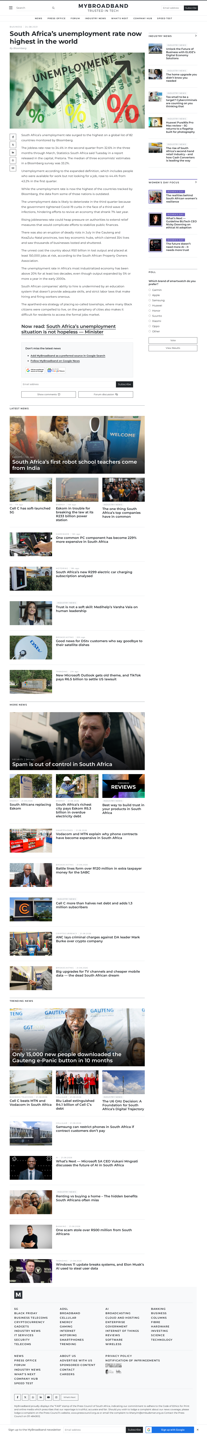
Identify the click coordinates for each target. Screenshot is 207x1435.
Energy (60, 505)
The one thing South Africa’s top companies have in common (121, 513)
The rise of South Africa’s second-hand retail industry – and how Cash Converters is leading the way (180, 154)
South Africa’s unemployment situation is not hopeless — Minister (68, 329)
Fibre (155, 1322)
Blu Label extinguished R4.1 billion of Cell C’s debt (75, 1104)
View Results (173, 348)
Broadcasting (65, 637)
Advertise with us (76, 1360)
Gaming (66, 1326)
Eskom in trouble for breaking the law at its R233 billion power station (74, 514)
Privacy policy (118, 1356)
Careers (67, 1374)
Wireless (113, 1344)
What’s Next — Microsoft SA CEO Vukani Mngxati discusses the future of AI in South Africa (97, 1163)
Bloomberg (20, 48)
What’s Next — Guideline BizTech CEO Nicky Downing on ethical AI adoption (181, 223)
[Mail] (13, 168)
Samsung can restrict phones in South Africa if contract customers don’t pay (95, 1129)
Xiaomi (156, 321)
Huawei (157, 305)
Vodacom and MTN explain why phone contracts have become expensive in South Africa (96, 836)
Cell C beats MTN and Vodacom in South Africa (31, 1103)
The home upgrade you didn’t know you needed (181, 77)
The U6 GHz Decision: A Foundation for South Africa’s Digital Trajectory (123, 1105)
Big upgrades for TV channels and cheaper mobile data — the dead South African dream (98, 973)
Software (114, 1339)
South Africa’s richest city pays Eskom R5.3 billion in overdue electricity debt (73, 810)
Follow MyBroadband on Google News (55, 360)
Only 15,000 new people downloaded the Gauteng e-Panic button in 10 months (66, 1057)
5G (11, 505)
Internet (68, 1330)
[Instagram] (56, 1397)
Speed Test (164, 18)
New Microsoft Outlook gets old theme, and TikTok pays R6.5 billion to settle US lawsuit (98, 677)
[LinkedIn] (13, 152)
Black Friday (25, 1313)
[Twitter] (13, 145)
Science (158, 1335)
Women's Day (175, 192)
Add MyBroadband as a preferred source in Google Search (68, 355)
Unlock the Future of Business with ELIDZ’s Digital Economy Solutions (180, 53)
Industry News (95, 18)
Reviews (112, 1335)
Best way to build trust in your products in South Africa (123, 809)
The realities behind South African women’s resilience (181, 198)
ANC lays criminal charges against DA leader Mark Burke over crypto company (98, 939)
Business (16, 27)
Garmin (157, 290)
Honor (156, 310)
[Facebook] (17, 1397)
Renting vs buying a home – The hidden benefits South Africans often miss (96, 1198)
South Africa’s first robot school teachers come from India (74, 465)
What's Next (119, 18)
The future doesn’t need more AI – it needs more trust (178, 246)
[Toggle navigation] (10, 8)
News (38, 18)
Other (156, 331)
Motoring (62, 568)
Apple (156, 295)
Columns (159, 1317)
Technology (162, 1339)
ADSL (64, 1308)
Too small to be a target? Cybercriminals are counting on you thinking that (181, 101)
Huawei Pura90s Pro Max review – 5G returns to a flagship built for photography (180, 127)
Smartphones (64, 830)
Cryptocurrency (66, 934)
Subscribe (190, 7)
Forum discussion (104, 394)
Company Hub (142, 18)
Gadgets (17, 457)
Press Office (56, 18)
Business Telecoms (21, 1097)
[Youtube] (48, 1397)
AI (57, 1158)
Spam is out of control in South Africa (62, 764)
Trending (62, 672)
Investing (159, 1330)
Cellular (61, 1097)
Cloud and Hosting (122, 1317)
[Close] (198, 1429)
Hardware (62, 534)
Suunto (157, 315)
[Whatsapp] (33, 1397)
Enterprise (115, 1322)
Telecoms (22, 1344)
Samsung (158, 300)
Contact (67, 1369)
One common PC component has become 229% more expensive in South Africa (96, 540)
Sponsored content (77, 1365)
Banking (61, 1226)
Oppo (155, 326)
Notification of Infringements (132, 1360)
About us (68, 1356)
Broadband (70, 1313)
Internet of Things (122, 1330)
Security (17, 759)
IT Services (24, 1335)
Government (116, 1326)
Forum (75, 18)
